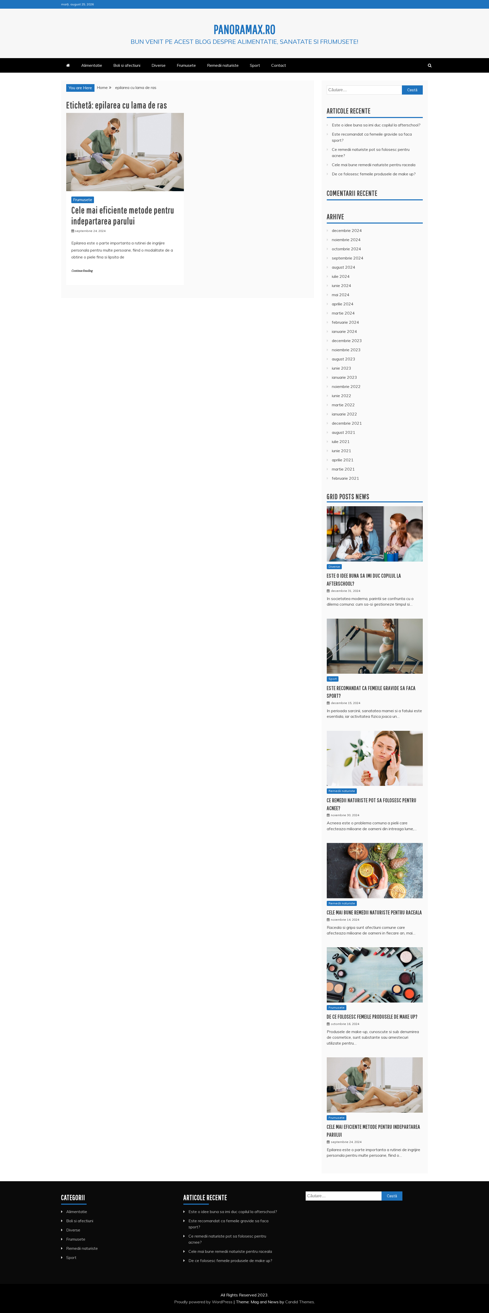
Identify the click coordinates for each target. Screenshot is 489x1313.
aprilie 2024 (343, 303)
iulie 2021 (341, 441)
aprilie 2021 (343, 459)
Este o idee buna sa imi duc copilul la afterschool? (376, 124)
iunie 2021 (341, 450)
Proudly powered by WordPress (204, 1301)
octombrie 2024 (346, 248)
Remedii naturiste (223, 65)
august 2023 (343, 358)
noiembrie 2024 (346, 239)
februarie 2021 (345, 478)
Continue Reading (81, 271)
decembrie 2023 (347, 340)
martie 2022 (343, 404)
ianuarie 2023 (344, 377)
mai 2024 (340, 294)
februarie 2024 (345, 322)
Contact (278, 65)
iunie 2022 (341, 395)
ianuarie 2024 (344, 331)
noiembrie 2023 (346, 349)
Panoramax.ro (245, 29)
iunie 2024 (341, 285)
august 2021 (343, 432)
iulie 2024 (341, 276)
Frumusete (186, 65)
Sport (255, 65)
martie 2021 (343, 469)
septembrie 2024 (347, 258)
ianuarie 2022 (344, 414)
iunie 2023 (341, 368)
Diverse (159, 65)
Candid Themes (299, 1301)
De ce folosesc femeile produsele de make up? (374, 173)
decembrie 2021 (347, 423)
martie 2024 (343, 313)
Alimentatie (91, 65)
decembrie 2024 (347, 230)
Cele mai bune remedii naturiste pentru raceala (373, 164)
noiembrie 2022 (346, 386)
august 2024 (343, 267)
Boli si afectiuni (126, 65)
